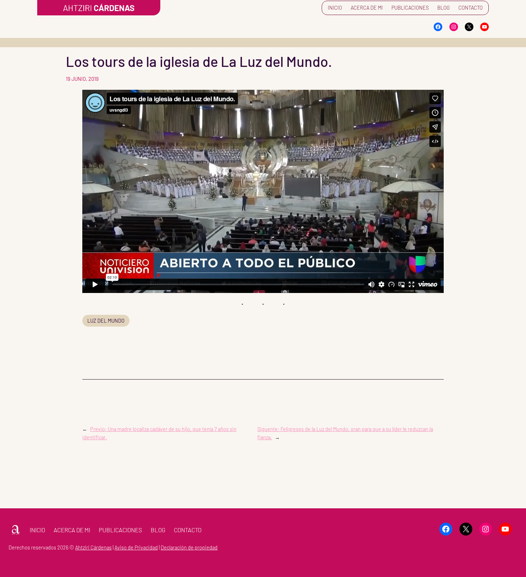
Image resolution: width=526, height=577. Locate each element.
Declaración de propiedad (189, 547)
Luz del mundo (106, 321)
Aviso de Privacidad (136, 547)
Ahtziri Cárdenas (93, 547)
